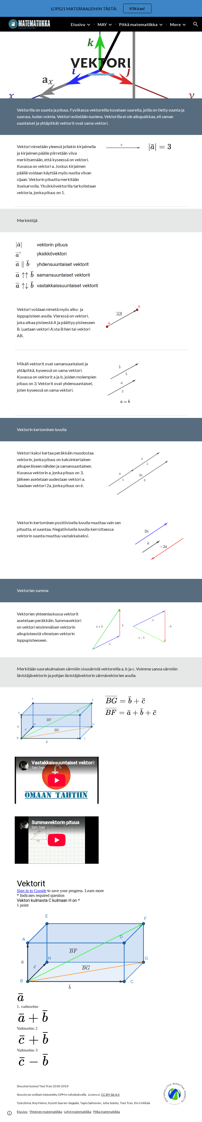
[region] (101, 8)
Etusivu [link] (78, 24)
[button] (195, 24)
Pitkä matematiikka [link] (138, 24)
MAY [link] (102, 24)
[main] (101, 65)
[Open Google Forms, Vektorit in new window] (177, 883)
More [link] (175, 24)
